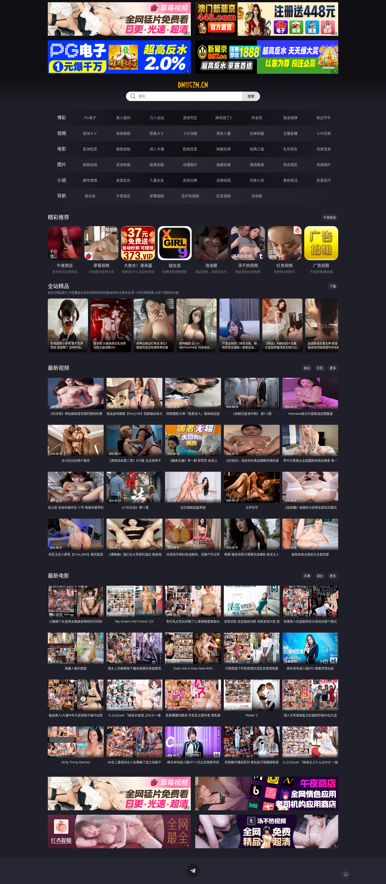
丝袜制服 (257, 133)
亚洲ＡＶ (90, 133)
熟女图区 (290, 164)
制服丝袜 (223, 149)
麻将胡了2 (223, 117)
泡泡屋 (257, 196)
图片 (61, 165)
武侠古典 (190, 180)
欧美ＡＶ (157, 133)
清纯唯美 (257, 164)
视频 (61, 133)
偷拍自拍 (123, 149)
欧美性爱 (190, 149)
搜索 (251, 96)
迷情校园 (223, 180)
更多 (333, 368)
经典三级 (257, 149)
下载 (333, 286)
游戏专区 (190, 117)
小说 (61, 180)
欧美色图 (157, 164)
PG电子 (90, 117)
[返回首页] (345, 874)
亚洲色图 (123, 164)
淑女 (320, 576)
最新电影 (58, 575)
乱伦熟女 (290, 149)
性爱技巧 (324, 180)
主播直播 (290, 133)
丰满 (307, 576)
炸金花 (257, 117)
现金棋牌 (290, 117)
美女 (307, 368)
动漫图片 (190, 164)
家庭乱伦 (123, 180)
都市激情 (90, 180)
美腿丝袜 (223, 164)
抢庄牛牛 (324, 117)
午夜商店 (123, 196)
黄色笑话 (290, 180)
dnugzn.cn (193, 84)
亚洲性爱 (90, 149)
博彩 (61, 118)
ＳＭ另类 (324, 133)
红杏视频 (223, 196)
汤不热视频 (190, 196)
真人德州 (123, 117)
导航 (61, 196)
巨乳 (320, 368)
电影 (61, 149)
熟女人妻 (223, 133)
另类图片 (324, 164)
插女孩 (90, 196)
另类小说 (257, 180)
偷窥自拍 (90, 164)
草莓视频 (157, 196)
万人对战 (157, 117)
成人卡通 (157, 149)
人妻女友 (157, 180)
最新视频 (58, 367)
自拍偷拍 (123, 133)
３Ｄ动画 (190, 133)
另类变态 (324, 149)
